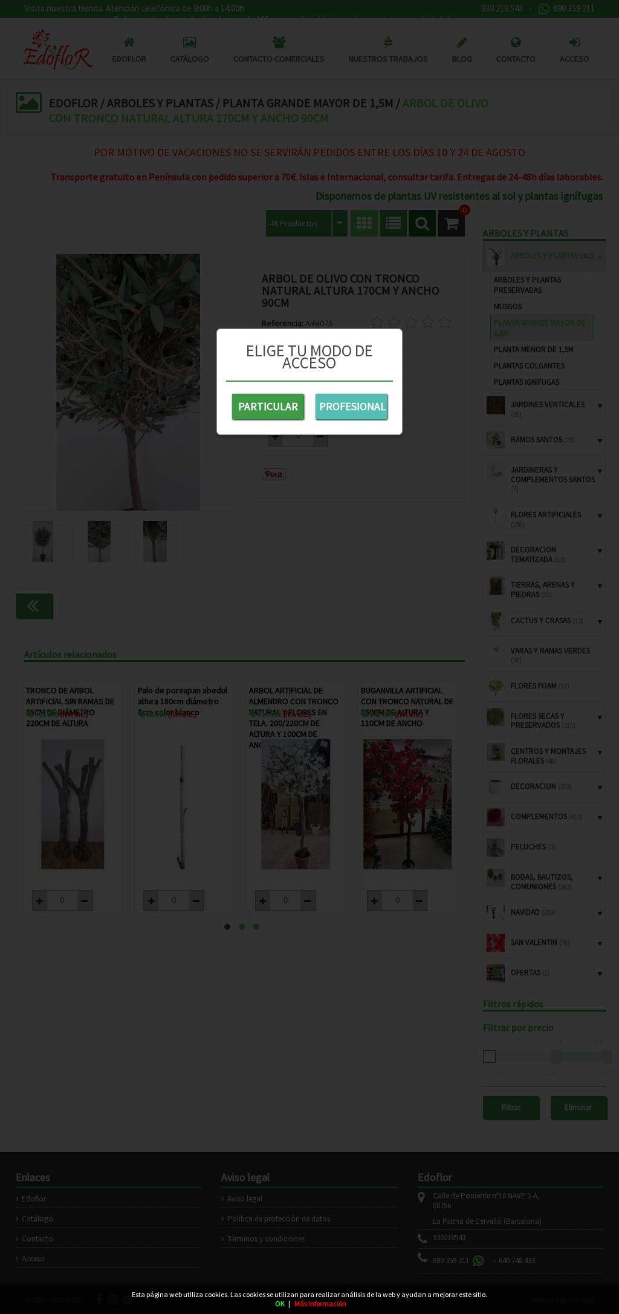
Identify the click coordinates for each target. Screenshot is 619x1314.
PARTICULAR (268, 406)
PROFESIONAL (352, 406)
